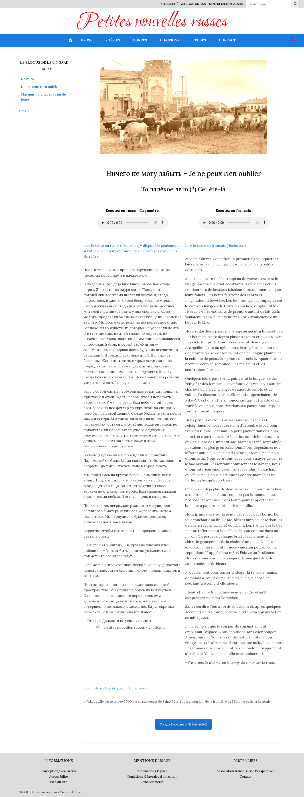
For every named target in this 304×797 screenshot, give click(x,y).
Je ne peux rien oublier (40, 86)
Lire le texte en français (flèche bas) (215, 245)
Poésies (112, 40)
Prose (86, 40)
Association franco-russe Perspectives (245, 771)
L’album (27, 79)
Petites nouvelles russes (152, 22)
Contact (227, 40)
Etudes (199, 40)
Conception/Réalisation (59, 771)
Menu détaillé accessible (226, 4)
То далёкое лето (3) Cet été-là (183, 724)
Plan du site (58, 782)
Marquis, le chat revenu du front (43, 97)
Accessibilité (169, 4)
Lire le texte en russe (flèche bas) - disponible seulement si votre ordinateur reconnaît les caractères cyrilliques (131, 251)
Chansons (169, 40)
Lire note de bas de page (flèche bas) (114, 688)
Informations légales (152, 771)
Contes (140, 40)
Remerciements (152, 782)
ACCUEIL (25, 111)
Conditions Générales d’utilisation (152, 777)
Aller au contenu (193, 4)
